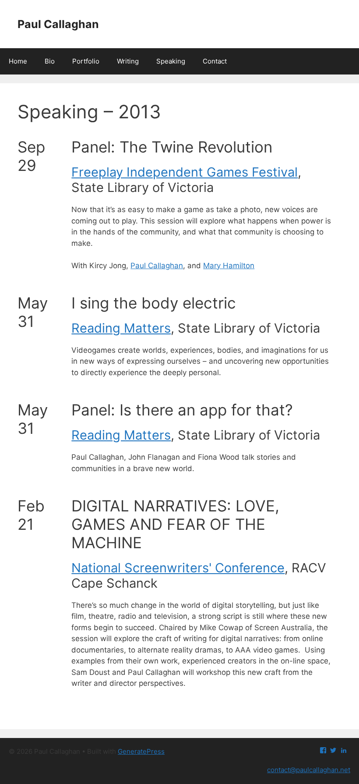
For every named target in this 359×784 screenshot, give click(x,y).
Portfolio (85, 61)
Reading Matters (121, 328)
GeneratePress (141, 751)
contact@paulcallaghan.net (308, 770)
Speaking (170, 61)
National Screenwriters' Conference (178, 567)
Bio (50, 61)
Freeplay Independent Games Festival (184, 172)
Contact (215, 61)
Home (18, 61)
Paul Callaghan (58, 24)
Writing (128, 61)
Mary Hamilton (228, 265)
